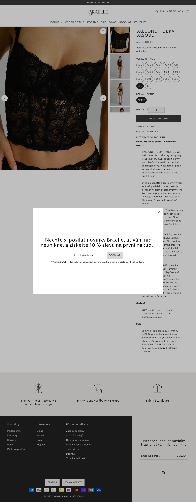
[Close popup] (159, 211)
